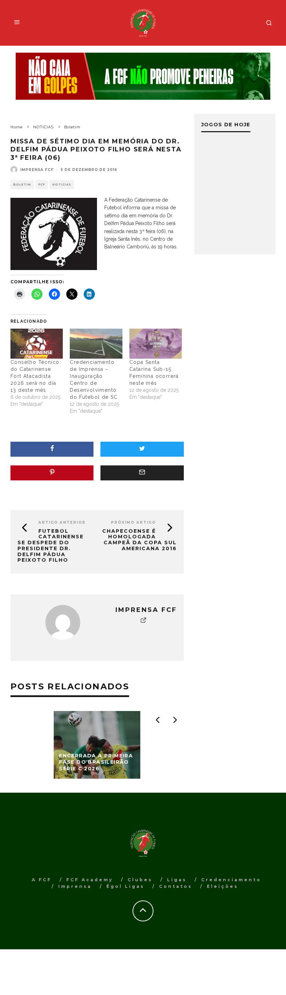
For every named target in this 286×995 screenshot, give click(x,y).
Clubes (140, 879)
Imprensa (75, 886)
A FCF (42, 879)
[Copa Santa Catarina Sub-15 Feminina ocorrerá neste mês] (155, 344)
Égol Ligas (125, 886)
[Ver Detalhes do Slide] (143, 76)
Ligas (177, 879)
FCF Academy (89, 879)
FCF (41, 184)
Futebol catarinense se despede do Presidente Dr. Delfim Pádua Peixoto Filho (50, 545)
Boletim (22, 184)
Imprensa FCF (37, 169)
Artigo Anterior (62, 522)
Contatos (175, 886)
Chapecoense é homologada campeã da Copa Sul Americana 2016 (139, 540)
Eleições (222, 886)
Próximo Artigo (133, 522)
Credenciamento (231, 879)
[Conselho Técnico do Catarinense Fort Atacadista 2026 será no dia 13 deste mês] (36, 344)
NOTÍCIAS (61, 184)
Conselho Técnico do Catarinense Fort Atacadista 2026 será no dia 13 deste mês (34, 376)
